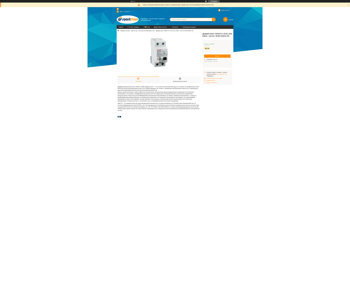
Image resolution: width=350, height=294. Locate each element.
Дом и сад (134, 30)
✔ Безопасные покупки (189, 27)
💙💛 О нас (146, 27)
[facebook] (118, 117)
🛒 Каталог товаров (133, 27)
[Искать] (214, 19)
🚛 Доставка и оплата (160, 27)
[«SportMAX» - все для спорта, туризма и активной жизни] (128, 19)
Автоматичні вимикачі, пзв (146, 30)
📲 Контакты (174, 27)
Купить (217, 56)
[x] (120, 117)
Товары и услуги (125, 30)
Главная (120, 27)
